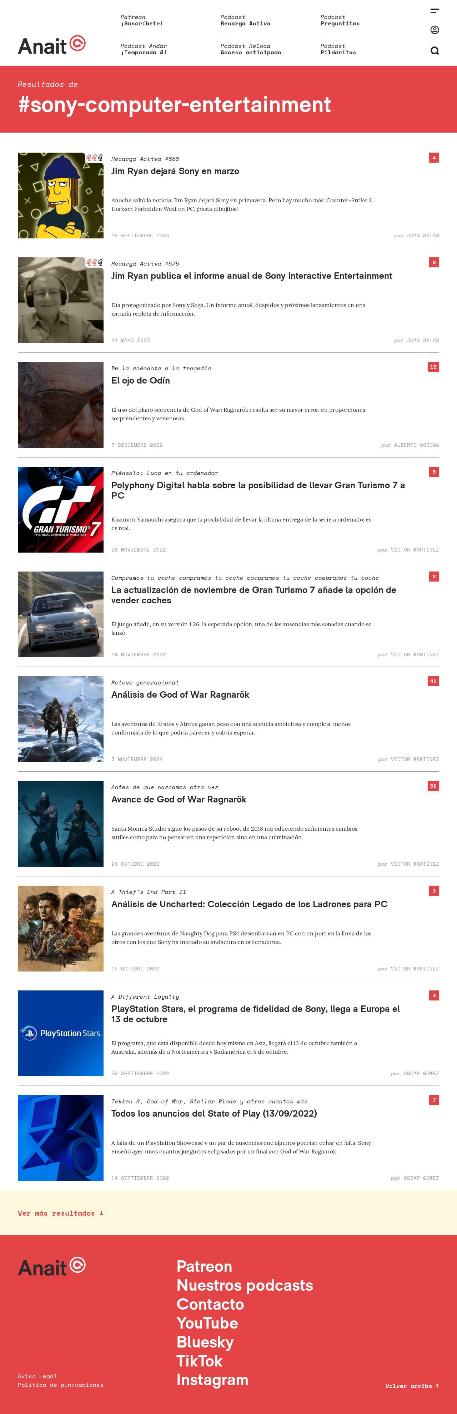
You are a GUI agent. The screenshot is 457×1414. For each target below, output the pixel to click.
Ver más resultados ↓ (61, 1213)
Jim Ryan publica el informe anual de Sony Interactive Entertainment (251, 275)
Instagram (212, 1379)
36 (433, 786)
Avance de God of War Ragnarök (178, 799)
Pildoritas (338, 52)
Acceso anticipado (251, 52)
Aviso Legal (37, 1376)
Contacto (210, 1304)
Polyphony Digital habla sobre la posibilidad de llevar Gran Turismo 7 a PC (258, 490)
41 (433, 681)
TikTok (199, 1360)
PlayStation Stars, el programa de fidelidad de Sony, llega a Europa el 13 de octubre (255, 1013)
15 (433, 367)
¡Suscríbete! (142, 23)
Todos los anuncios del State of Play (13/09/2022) (214, 1113)
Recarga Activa (246, 23)
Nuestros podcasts (244, 1285)
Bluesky (204, 1341)
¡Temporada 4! (144, 52)
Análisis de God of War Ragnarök (180, 694)
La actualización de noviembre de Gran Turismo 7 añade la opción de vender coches (253, 594)
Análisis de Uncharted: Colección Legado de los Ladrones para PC (249, 903)
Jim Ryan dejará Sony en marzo (175, 170)
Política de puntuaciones (61, 1384)
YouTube (207, 1323)
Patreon (204, 1266)
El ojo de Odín (140, 380)
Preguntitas (340, 23)
